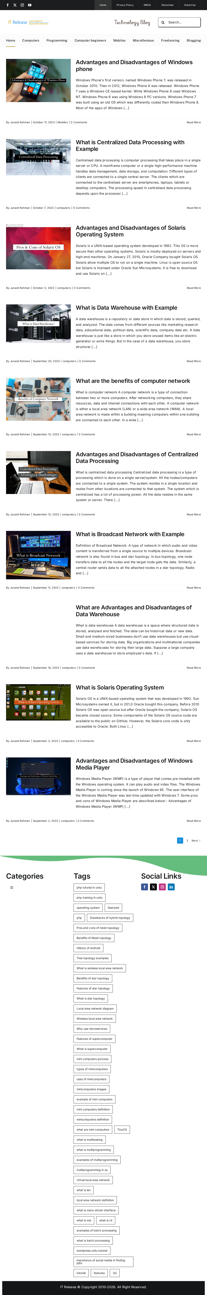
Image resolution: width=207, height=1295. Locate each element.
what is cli (105, 1220)
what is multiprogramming (94, 1149)
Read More (194, 122)
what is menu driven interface (96, 1210)
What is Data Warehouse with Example (126, 307)
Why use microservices (92, 1028)
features (99, 1273)
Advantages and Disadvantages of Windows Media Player (134, 764)
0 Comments (79, 122)
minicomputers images (91, 1089)
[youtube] (29, 5)
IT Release (68, 1287)
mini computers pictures (92, 1059)
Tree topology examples (93, 958)
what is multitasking (90, 1139)
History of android (88, 948)
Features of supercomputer (94, 1038)
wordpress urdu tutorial (92, 1250)
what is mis (84, 1220)
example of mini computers (94, 1099)
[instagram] (22, 5)
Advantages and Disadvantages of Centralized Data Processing (137, 458)
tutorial (81, 1273)
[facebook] (7, 5)
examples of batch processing (97, 1230)
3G (115, 1273)
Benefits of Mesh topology (94, 938)
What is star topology (91, 998)
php (79, 917)
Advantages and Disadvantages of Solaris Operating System (131, 231)
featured (113, 907)
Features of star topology (93, 988)
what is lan (84, 1190)
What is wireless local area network (100, 968)
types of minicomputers (92, 1069)
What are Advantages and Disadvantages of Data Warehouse (134, 611)
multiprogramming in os (92, 1170)
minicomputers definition (93, 1119)
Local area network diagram (95, 1008)
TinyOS (122, 1129)
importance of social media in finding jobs (101, 1261)
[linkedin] (171, 887)
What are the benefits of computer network (133, 380)
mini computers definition (93, 1109)
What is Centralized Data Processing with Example (130, 145)
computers (63, 207)
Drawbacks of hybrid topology (110, 917)
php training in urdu (89, 897)
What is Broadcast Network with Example (130, 534)
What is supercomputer (92, 1049)
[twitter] (15, 5)
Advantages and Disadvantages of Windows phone (134, 65)
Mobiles (63, 122)
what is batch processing (93, 1240)
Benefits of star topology (93, 978)
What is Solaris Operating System (120, 687)
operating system (88, 907)
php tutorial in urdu (89, 887)
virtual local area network (93, 1180)
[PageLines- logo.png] (27, 21)
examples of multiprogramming (97, 1159)
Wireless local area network (95, 1018)
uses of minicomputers (91, 1079)
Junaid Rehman (20, 122)
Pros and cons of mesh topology (98, 927)
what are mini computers (93, 1129)
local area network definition (95, 1200)
